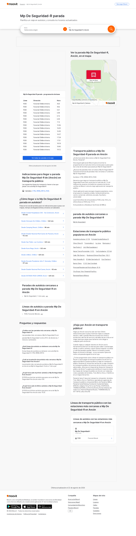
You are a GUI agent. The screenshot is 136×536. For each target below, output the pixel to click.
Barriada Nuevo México (81, 275)
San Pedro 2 (77, 247)
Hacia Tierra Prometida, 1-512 (83, 251)
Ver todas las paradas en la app (42, 158)
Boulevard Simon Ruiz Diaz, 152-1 (98, 255)
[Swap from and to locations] (65, 29)
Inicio (25, 27)
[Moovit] (12, 4)
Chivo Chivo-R (78, 243)
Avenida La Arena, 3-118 (81, 239)
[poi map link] (94, 83)
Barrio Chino (77, 263)
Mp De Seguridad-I (79, 222)
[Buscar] (111, 29)
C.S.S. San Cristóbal (90, 263)
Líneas (95, 499)
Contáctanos (42, 514)
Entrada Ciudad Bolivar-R (99, 239)
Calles (95, 505)
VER (47, 296)
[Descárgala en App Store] (29, 506)
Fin (70, 27)
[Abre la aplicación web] (45, 506)
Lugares (96, 502)
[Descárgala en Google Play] (14, 506)
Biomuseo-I (106, 243)
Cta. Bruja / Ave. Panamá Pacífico (84, 271)
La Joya (98, 243)
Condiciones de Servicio (14, 514)
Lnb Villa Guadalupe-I (90, 247)
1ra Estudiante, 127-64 (103, 251)
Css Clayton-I (106, 259)
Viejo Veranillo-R (78, 259)
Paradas (96, 508)
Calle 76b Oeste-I (79, 255)
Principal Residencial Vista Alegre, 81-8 (86, 267)
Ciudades (96, 511)
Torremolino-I (89, 243)
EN (70, 511)
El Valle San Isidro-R (93, 259)
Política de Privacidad (30, 514)
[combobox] (42, 30)
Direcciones (97, 513)
